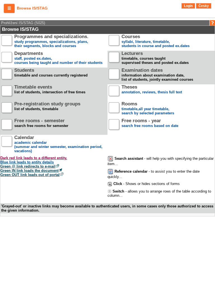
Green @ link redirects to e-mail (27, 166)
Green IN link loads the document (29, 170)
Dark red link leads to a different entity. (33, 158)
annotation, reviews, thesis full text (151, 89)
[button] (9, 8)
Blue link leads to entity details (27, 162)
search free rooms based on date (149, 123)
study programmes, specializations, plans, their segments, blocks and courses (51, 41)
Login (188, 6)
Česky (203, 6)
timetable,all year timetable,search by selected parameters (147, 108)
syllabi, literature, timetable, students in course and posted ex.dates (155, 41)
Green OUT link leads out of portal (30, 175)
